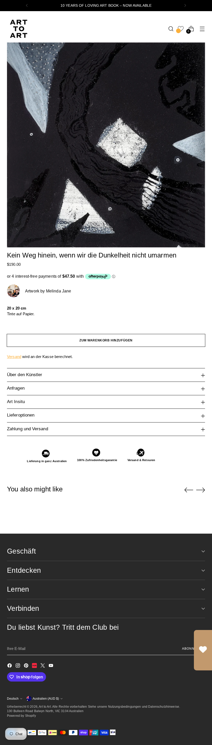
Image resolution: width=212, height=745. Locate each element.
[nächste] (185, 5)
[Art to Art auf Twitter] (43, 666)
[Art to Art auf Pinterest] (27, 666)
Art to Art (45, 706)
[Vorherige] (27, 5)
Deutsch (13, 698)
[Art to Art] (18, 28)
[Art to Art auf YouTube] (51, 666)
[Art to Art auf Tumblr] (35, 666)
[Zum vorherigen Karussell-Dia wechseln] (188, 490)
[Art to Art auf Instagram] (18, 666)
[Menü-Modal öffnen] (202, 28)
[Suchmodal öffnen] (171, 28)
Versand (14, 356)
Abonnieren (193, 648)
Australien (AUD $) (46, 698)
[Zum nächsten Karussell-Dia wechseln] (200, 489)
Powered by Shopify (21, 715)
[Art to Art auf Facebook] (10, 666)
